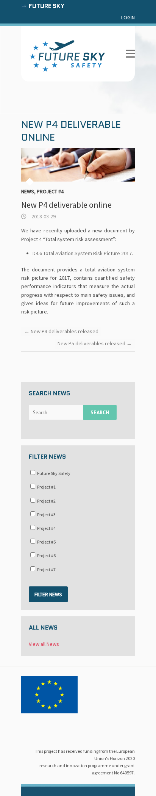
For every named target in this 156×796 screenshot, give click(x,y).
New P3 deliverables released (61, 331)
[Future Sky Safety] (67, 56)
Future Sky (46, 6)
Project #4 (50, 191)
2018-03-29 (43, 216)
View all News (44, 644)
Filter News (48, 594)
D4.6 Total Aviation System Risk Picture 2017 (82, 253)
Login (128, 17)
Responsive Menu (130, 54)
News (27, 191)
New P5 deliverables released (95, 343)
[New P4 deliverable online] (78, 165)
